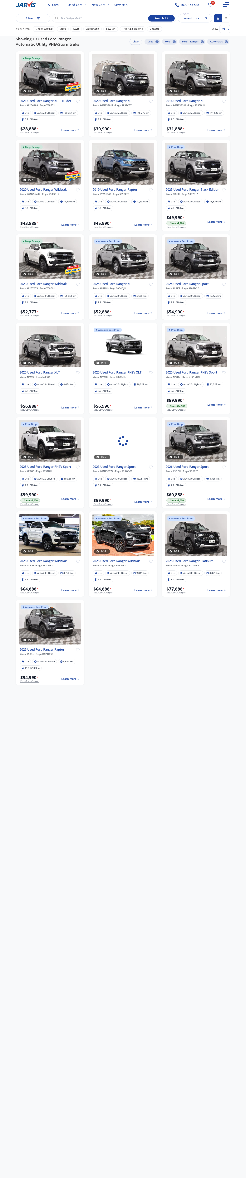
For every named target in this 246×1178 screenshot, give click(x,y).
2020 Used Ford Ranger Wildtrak (43, 190)
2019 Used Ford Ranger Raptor (115, 190)
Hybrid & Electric (133, 29)
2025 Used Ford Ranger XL (112, 284)
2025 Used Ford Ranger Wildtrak (43, 561)
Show (215, 29)
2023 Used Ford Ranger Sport (114, 467)
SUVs (63, 29)
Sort (186, 14)
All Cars (53, 5)
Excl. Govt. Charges (29, 133)
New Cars (98, 5)
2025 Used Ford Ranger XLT (40, 372)
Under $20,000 (44, 29)
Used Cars (75, 5)
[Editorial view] (226, 18)
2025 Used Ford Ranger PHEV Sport (191, 372)
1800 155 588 (189, 5)
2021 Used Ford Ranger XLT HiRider (45, 101)
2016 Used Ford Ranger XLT (186, 101)
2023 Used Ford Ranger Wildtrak (43, 284)
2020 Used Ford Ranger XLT (113, 101)
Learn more (68, 130)
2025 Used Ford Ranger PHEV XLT (117, 372)
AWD (76, 29)
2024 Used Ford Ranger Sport (187, 284)
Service (119, 5)
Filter (29, 18)
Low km (110, 29)
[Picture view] (218, 18)
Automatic (92, 29)
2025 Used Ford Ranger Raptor (42, 650)
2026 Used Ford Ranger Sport (187, 467)
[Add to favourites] (77, 101)
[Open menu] (226, 4)
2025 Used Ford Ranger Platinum (190, 561)
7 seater (154, 29)
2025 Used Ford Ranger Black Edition (192, 190)
